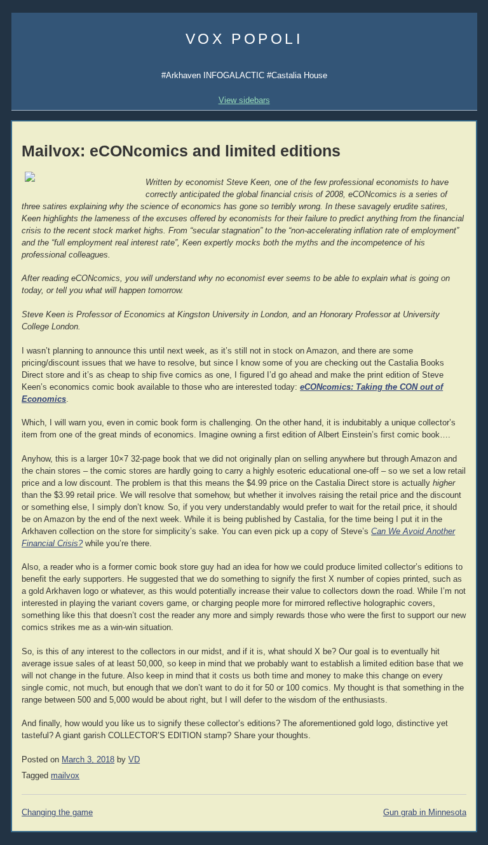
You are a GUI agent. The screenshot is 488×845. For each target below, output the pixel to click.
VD (134, 759)
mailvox (65, 775)
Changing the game (57, 812)
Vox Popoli (244, 39)
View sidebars (244, 100)
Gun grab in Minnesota (424, 812)
